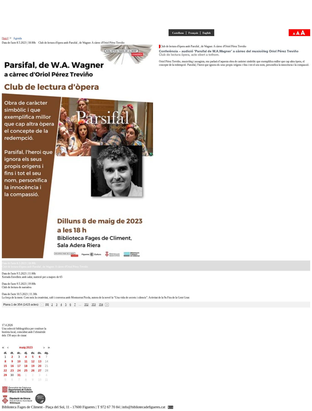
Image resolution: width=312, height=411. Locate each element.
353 (94, 304)
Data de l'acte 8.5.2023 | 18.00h (19, 42)
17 (19, 366)
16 (12, 366)
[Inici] (5, 38)
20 (39, 366)
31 (19, 375)
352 (86, 304)
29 (5, 375)
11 (25, 361)
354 (101, 304)
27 (39, 370)
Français (193, 33)
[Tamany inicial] (298, 34)
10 (19, 361)
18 (25, 366)
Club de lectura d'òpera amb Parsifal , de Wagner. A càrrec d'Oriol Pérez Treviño (81, 42)
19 (32, 366)
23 (12, 370)
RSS (170, 407)
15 (5, 366)
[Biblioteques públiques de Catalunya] (40, 403)
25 (25, 370)
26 (32, 370)
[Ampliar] (303, 34)
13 (39, 361)
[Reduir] (294, 34)
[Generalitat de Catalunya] (17, 392)
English (207, 33)
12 (32, 361)
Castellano (178, 33)
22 (5, 370)
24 (19, 370)
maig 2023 (26, 347)
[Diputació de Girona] (17, 403)
